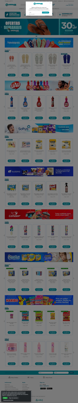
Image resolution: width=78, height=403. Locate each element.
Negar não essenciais (13, 397)
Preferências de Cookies (8, 400)
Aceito (5, 397)
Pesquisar (46, 12)
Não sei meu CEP (31, 14)
